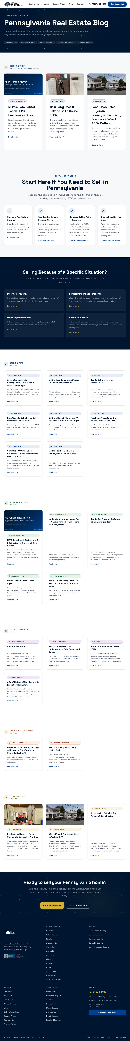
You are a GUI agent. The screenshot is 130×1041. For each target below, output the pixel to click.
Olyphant (50, 955)
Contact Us (9, 1020)
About (46, 4)
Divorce (49, 1000)
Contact (80, 4)
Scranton (50, 931)
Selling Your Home (11, 1012)
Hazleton (50, 967)
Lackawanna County (97, 931)
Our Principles (10, 1000)
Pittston (49, 939)
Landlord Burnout (53, 1020)
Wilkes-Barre (51, 935)
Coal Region (51, 975)
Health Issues (52, 1016)
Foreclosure (51, 992)
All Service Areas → (54, 979)
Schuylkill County (96, 943)
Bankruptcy (51, 1012)
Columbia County (96, 939)
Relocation (51, 1004)
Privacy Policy (10, 1024)
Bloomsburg (51, 971)
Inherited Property (54, 996)
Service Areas (59, 4)
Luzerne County (95, 935)
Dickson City (51, 943)
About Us (8, 996)
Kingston (50, 959)
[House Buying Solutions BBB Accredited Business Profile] (9, 956)
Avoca (49, 963)
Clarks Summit (52, 947)
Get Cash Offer (117, 4)
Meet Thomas (10, 1004)
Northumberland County (99, 947)
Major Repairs (52, 1008)
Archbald (50, 951)
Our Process (34, 4)
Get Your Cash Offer (52, 905)
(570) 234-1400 (79, 905)
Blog (71, 4)
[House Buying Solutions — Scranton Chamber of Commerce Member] (19, 956)
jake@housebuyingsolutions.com (103, 996)
